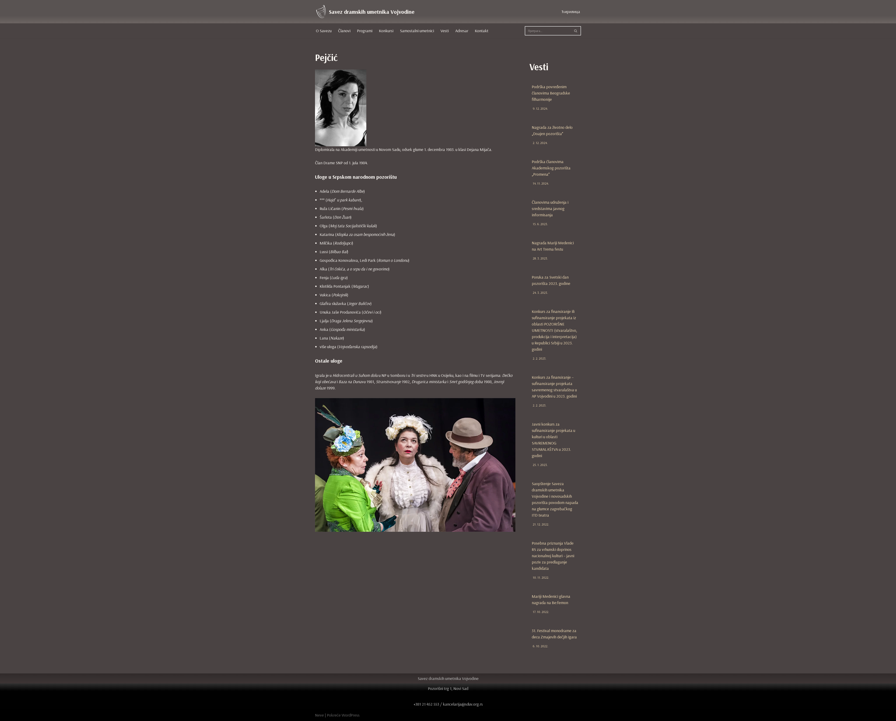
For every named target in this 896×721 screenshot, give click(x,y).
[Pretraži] (575, 30)
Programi (364, 30)
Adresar (461, 30)
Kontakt (481, 30)
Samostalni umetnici (417, 30)
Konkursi (386, 30)
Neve (319, 715)
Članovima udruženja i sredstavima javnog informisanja (550, 208)
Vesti (445, 30)
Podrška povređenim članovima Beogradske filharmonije (551, 93)
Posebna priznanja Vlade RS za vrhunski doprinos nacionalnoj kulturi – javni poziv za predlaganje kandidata (553, 555)
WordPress (351, 715)
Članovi (344, 30)
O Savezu (324, 30)
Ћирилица (570, 11)
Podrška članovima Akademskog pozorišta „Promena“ (551, 168)
